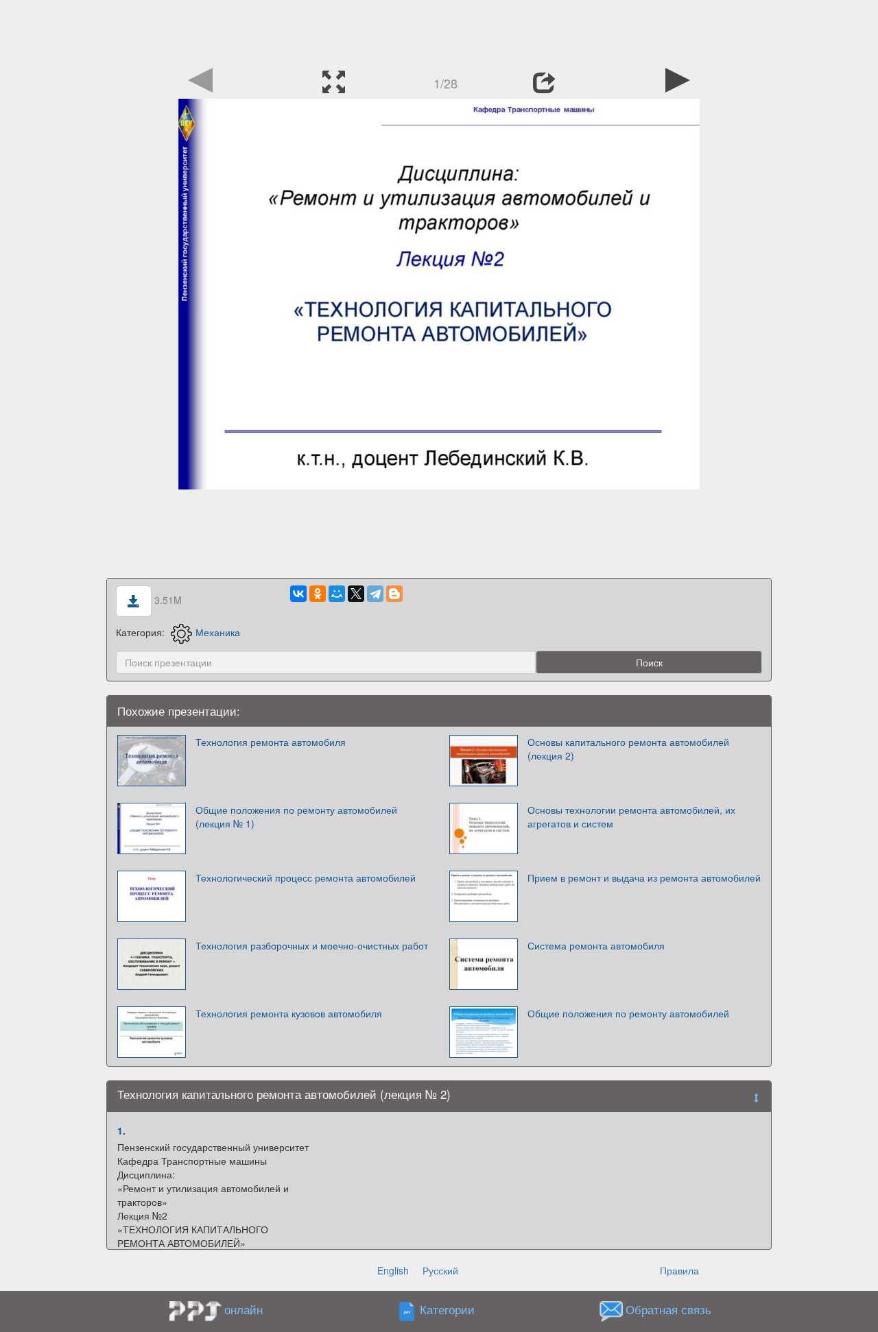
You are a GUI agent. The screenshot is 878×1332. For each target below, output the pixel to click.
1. (121, 1130)
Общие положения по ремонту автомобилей (628, 1013)
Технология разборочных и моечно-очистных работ (311, 945)
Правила (679, 1270)
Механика (217, 632)
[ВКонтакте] (298, 593)
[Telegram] (375, 593)
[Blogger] (394, 593)
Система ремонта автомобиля (596, 945)
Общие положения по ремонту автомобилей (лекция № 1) (296, 816)
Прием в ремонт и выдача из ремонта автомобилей (644, 877)
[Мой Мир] (337, 593)
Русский (440, 1270)
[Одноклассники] (317, 593)
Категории (447, 1310)
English (393, 1270)
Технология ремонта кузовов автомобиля (288, 1013)
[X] (356, 593)
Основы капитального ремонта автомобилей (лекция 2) (628, 748)
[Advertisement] (439, 31)
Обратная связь (668, 1310)
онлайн (243, 1309)
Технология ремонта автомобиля (270, 742)
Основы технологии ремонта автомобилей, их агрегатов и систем (631, 816)
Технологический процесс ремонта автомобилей (305, 877)
